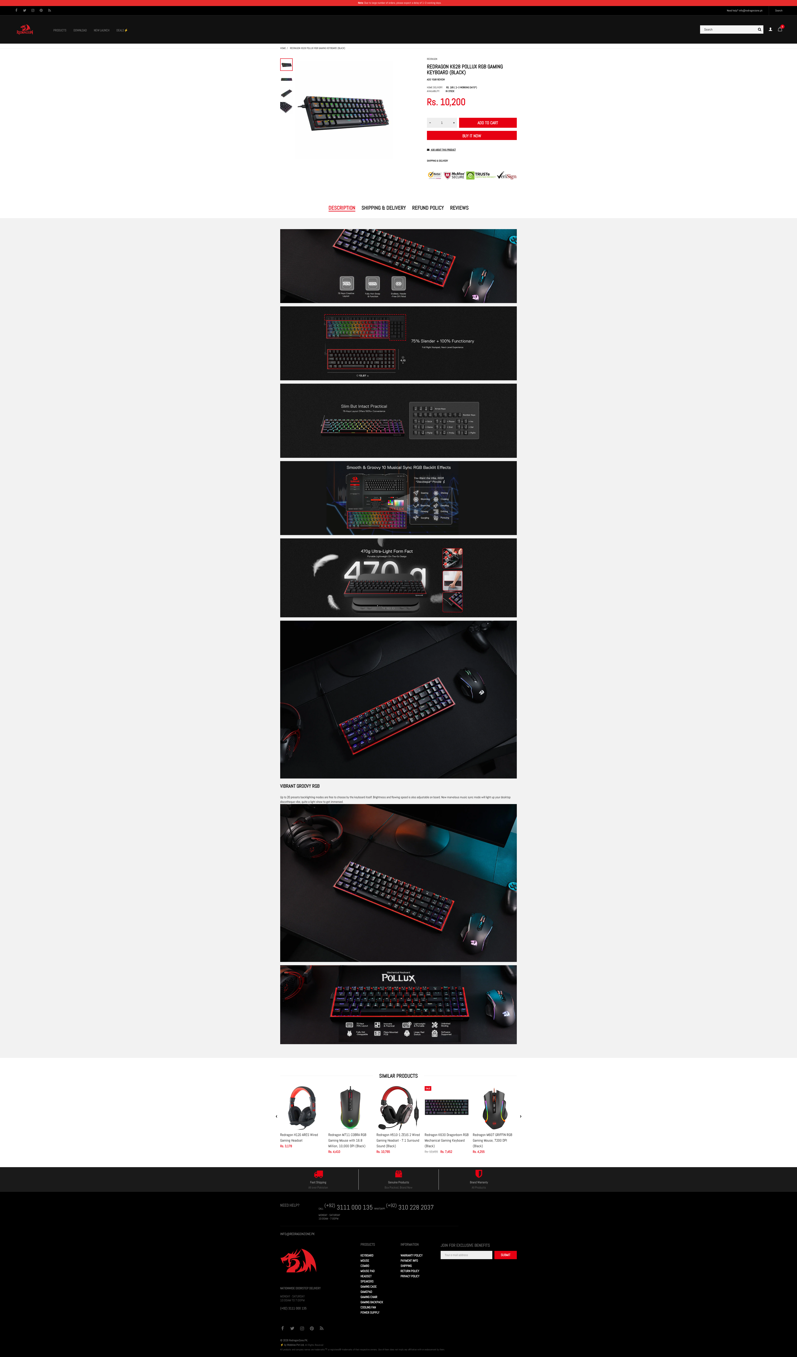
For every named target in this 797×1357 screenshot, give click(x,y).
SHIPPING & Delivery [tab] (384, 207)
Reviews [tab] (459, 207)
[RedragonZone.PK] (25, 29)
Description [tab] (342, 207)
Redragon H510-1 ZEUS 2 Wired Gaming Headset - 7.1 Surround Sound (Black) (398, 1140)
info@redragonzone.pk (751, 10)
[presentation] (276, 1116)
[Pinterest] (41, 10)
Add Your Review (436, 79)
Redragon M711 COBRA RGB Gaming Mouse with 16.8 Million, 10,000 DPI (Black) (347, 1140)
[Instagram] (33, 10)
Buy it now (471, 136)
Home (283, 48)
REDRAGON (432, 59)
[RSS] (49, 10)
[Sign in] (770, 29)
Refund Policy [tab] (428, 207)
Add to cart (488, 122)
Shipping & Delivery (437, 160)
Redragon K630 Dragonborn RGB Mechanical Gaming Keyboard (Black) (447, 1140)
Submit (505, 1255)
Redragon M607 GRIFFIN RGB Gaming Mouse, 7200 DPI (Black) (492, 1140)
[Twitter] (24, 10)
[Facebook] (16, 10)
